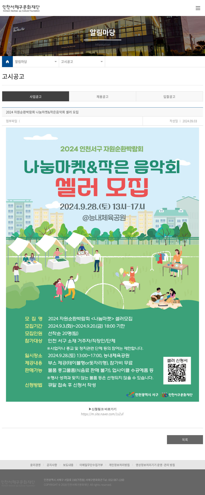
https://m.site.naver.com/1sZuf (102, 414)
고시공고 (67, 61)
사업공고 (36, 96)
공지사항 (52, 465)
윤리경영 (35, 465)
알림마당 (21, 61)
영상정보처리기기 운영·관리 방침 (155, 465)
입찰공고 (169, 96)
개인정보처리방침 (119, 465)
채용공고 (102, 96)
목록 (185, 439)
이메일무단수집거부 (91, 465)
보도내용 (68, 465)
